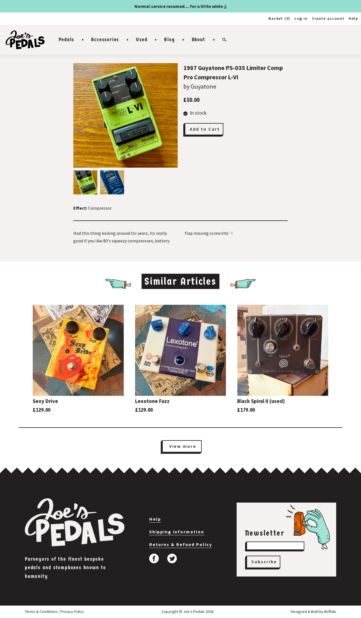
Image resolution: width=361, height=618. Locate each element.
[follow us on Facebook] (154, 558)
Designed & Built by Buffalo (313, 611)
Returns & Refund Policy (180, 544)
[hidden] (74, 522)
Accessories (105, 40)
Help (353, 18)
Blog (169, 40)
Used (141, 40)
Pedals (66, 40)
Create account (328, 18)
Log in (300, 18)
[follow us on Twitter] (172, 558)
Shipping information (176, 531)
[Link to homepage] (25, 39)
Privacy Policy (72, 611)
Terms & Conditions (41, 611)
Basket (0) (279, 18)
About (198, 40)
